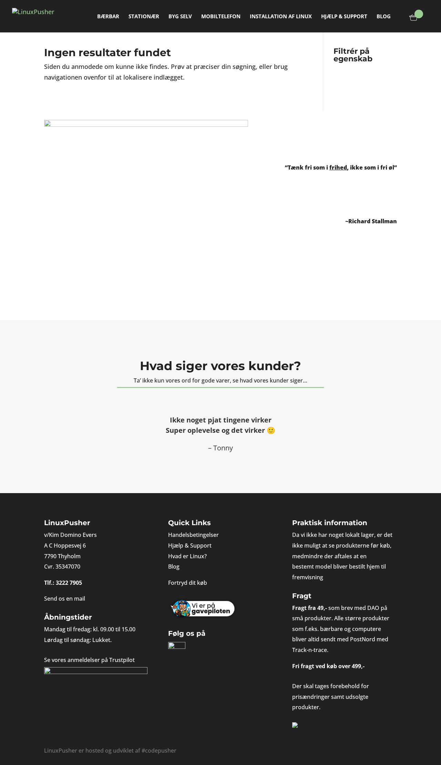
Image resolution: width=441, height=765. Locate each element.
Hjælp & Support (344, 17)
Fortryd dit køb (187, 582)
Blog (384, 17)
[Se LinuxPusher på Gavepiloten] (220, 609)
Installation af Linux (281, 17)
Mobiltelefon (220, 17)
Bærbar (108, 17)
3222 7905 (69, 582)
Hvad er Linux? (187, 556)
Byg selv (180, 17)
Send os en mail (64, 598)
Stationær (144, 17)
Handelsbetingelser (193, 535)
